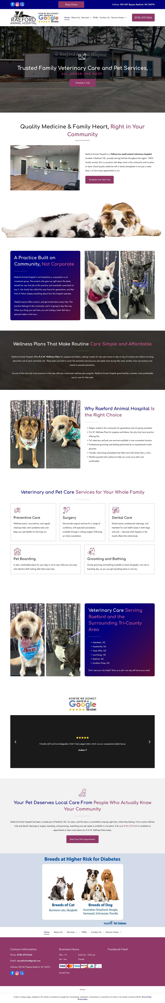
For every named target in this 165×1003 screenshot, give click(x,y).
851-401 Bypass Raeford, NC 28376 (137, 4)
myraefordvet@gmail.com (28, 960)
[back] (15, 741)
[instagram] (17, 4)
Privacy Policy (82, 999)
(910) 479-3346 (130, 825)
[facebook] (13, 4)
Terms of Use (146, 997)
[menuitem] (67, 17)
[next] (150, 741)
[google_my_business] (22, 4)
